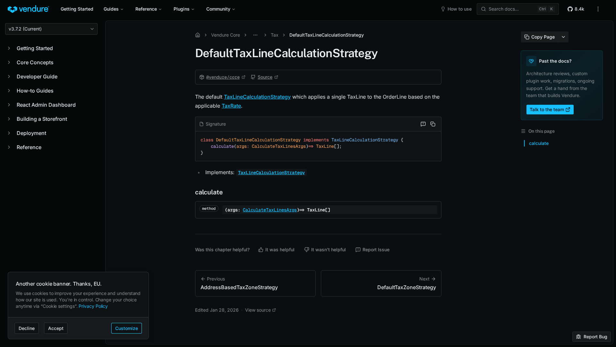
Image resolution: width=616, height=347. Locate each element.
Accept (56, 328)
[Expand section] (9, 48)
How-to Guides (35, 90)
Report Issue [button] (376, 249)
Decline (27, 328)
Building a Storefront (42, 119)
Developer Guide (37, 76)
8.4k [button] (579, 9)
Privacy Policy (93, 306)
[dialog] (78, 306)
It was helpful (280, 249)
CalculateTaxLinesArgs (270, 210)
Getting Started (77, 9)
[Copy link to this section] (188, 192)
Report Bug (595, 336)
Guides (111, 9)
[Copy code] (432, 124)
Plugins (182, 9)
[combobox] (51, 29)
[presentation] (359, 182)
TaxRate (231, 105)
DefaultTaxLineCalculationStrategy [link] (326, 35)
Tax (274, 35)
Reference (146, 9)
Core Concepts (35, 62)
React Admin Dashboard (46, 105)
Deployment (31, 133)
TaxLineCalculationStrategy (257, 96)
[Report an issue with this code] (423, 124)
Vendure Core (225, 35)
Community (218, 9)
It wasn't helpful (328, 249)
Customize (126, 328)
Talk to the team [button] (547, 109)
